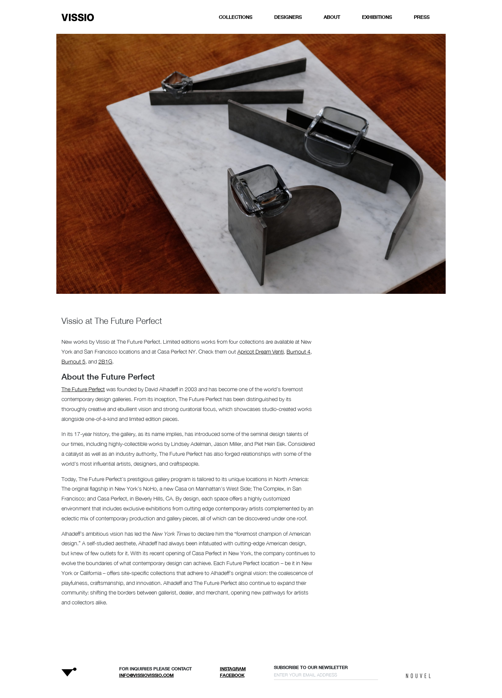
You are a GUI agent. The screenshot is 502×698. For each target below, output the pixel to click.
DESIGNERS (288, 17)
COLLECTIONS (235, 17)
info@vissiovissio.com (146, 675)
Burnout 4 (298, 351)
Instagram (233, 668)
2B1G (105, 361)
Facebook (232, 675)
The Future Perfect (83, 389)
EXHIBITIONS (377, 17)
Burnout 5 (73, 361)
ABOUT (332, 17)
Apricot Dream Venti (260, 351)
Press (422, 17)
